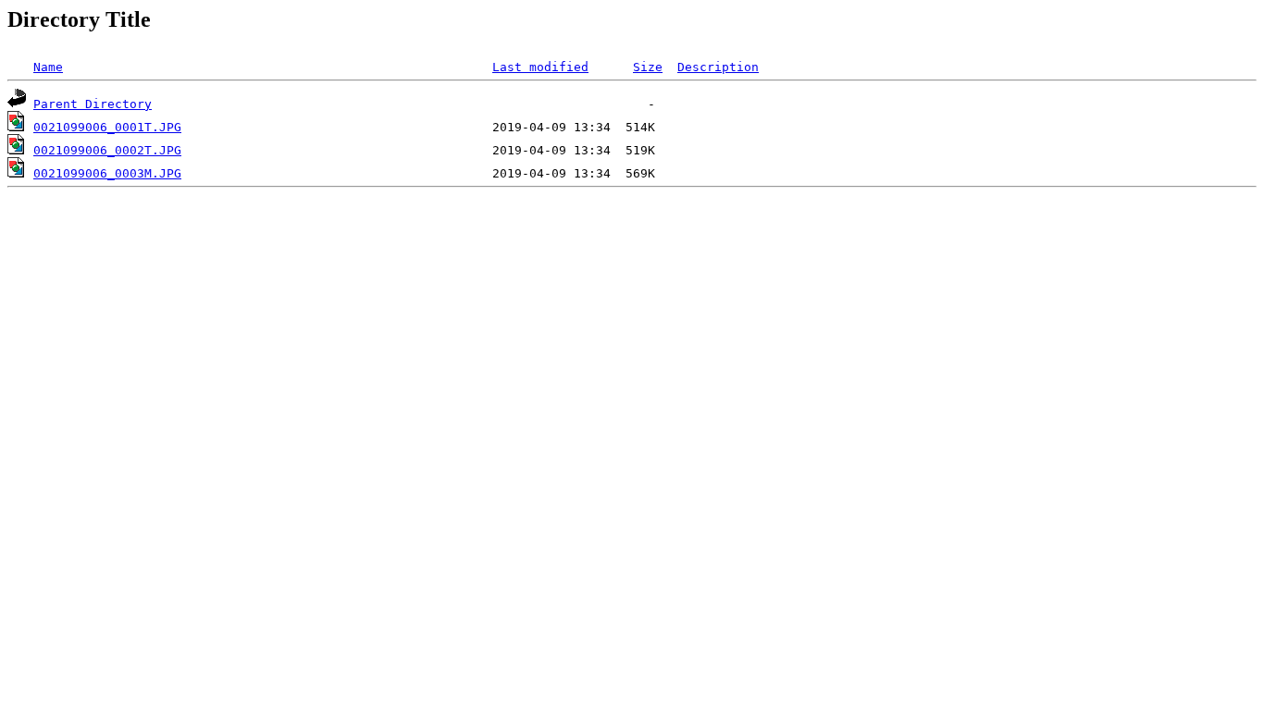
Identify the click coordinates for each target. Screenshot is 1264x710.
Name (48, 67)
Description (718, 67)
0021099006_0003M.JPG (107, 173)
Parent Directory (92, 104)
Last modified (540, 67)
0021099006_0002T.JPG (107, 150)
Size (648, 67)
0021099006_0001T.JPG (107, 127)
